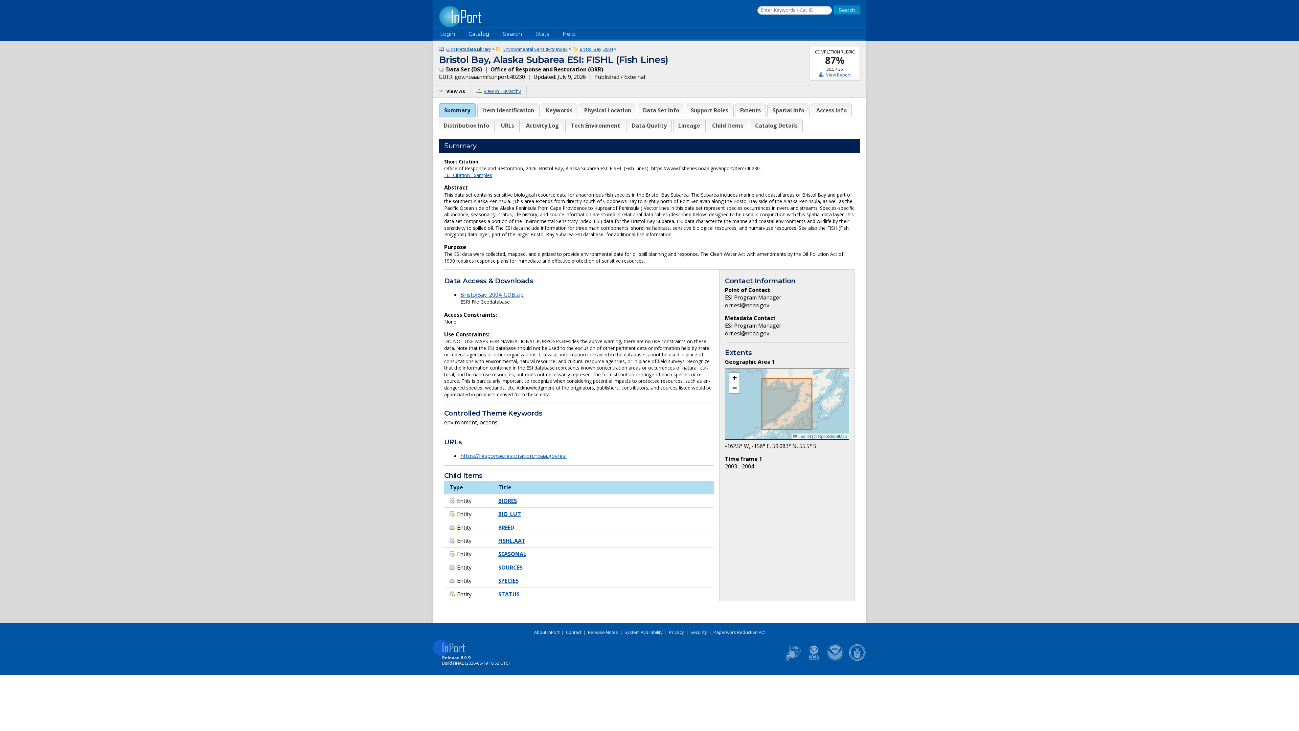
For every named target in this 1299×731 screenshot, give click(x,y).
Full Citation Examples (468, 175)
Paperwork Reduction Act (739, 632)
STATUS (509, 594)
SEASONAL (512, 554)
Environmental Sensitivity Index (535, 49)
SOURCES (510, 567)
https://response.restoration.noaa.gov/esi (513, 456)
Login (447, 34)
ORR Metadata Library (468, 49)
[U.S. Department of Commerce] (857, 659)
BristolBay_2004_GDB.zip (492, 294)
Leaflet (804, 436)
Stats (542, 34)
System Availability (643, 632)
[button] (734, 378)
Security (698, 632)
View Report (838, 75)
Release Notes (603, 632)
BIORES (507, 501)
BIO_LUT (509, 514)
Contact (574, 632)
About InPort (547, 632)
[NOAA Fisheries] (814, 659)
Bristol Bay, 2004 (596, 49)
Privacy (676, 632)
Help (569, 34)
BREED (506, 527)
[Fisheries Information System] (792, 659)
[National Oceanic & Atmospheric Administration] (835, 659)
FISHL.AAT (511, 541)
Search (512, 34)
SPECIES (508, 580)
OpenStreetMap (832, 436)
